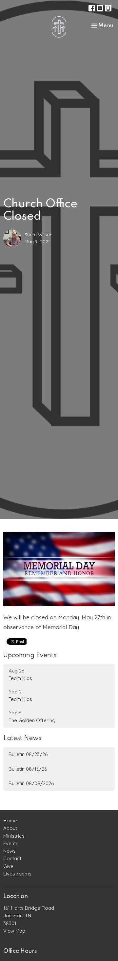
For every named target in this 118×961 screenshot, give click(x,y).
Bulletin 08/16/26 (28, 769)
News (9, 851)
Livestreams (17, 874)
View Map (14, 931)
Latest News (22, 738)
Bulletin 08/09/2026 (31, 783)
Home (10, 820)
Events (10, 843)
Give (8, 866)
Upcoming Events (29, 655)
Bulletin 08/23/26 (28, 754)
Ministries (14, 836)
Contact (12, 858)
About (10, 828)
